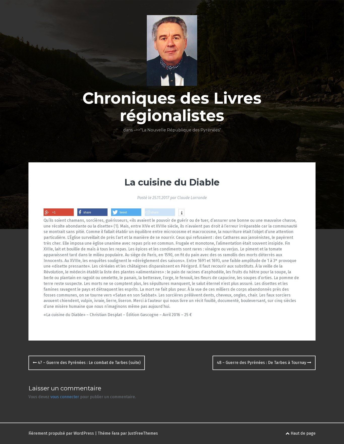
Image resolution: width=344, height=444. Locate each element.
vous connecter (64, 396)
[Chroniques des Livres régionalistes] (172, 52)
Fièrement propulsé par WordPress (61, 433)
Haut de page (303, 433)
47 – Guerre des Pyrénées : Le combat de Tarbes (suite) (89, 362)
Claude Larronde (192, 197)
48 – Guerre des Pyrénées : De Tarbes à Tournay (262, 362)
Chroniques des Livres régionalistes (172, 107)
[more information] (181, 213)
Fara (115, 433)
